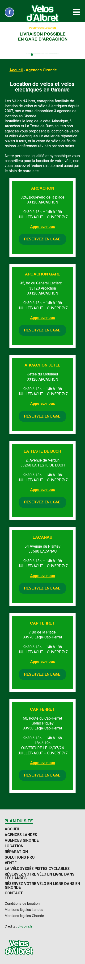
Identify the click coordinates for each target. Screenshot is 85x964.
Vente (11, 863)
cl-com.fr (24, 926)
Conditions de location (22, 903)
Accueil (16, 70)
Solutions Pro (20, 857)
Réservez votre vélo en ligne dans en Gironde (42, 885)
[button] (23, 54)
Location (14, 846)
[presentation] (5, 40)
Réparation (16, 852)
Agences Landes (21, 835)
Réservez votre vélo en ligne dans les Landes (39, 876)
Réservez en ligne (42, 239)
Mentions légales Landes (24, 910)
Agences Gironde (41, 70)
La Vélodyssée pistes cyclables (37, 869)
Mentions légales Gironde (24, 916)
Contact (14, 893)
